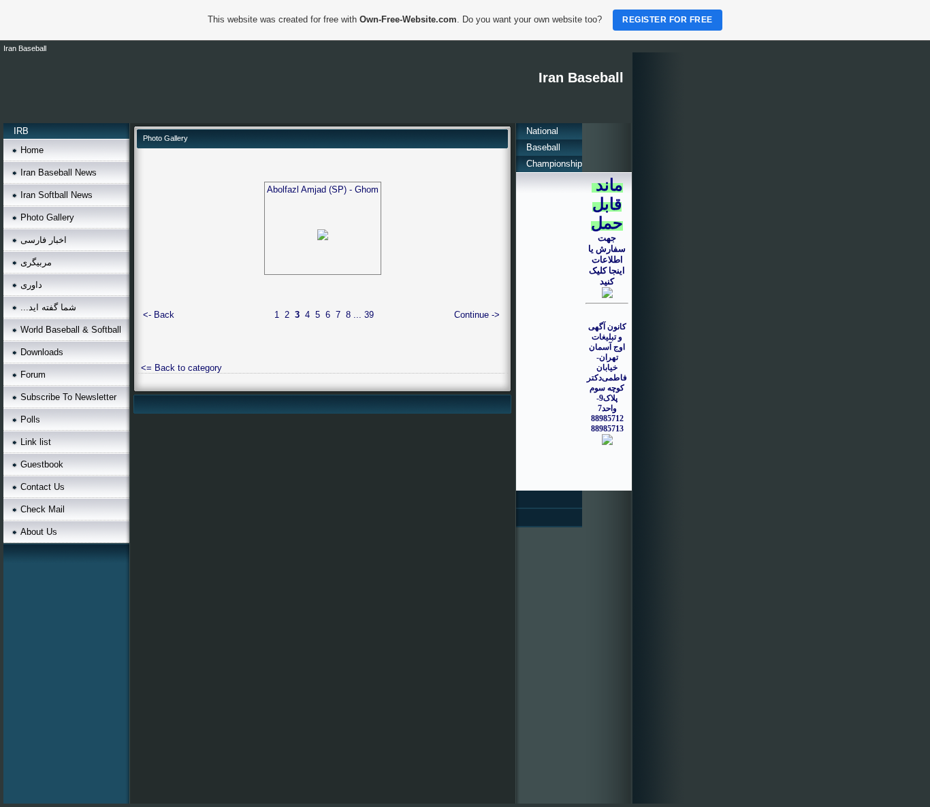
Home (32, 150)
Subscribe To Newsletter (68, 397)
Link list (35, 442)
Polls (30, 419)
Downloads (41, 352)
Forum (33, 374)
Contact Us (42, 487)
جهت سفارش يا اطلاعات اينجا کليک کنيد (607, 259)
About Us (38, 532)
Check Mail (42, 509)
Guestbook (41, 464)
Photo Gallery (47, 217)
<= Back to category (181, 368)
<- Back (158, 315)
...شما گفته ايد (48, 307)
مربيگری (36, 262)
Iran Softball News (56, 195)
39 (369, 315)
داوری (31, 285)
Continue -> (477, 315)
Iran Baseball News (58, 172)
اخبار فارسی (43, 240)
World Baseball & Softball (70, 330)
